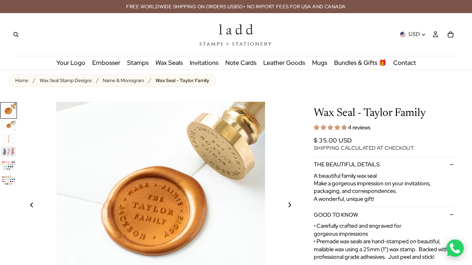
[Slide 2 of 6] (8, 125)
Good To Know (336, 214)
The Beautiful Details (347, 164)
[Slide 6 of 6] (8, 180)
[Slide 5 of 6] (8, 165)
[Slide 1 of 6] (8, 110)
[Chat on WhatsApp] (455, 248)
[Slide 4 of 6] (8, 151)
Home (21, 80)
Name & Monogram (123, 80)
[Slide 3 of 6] (8, 138)
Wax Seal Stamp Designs (66, 80)
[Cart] (450, 34)
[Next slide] (293, 206)
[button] (331, 127)
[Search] (15, 34)
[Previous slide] (27, 206)
